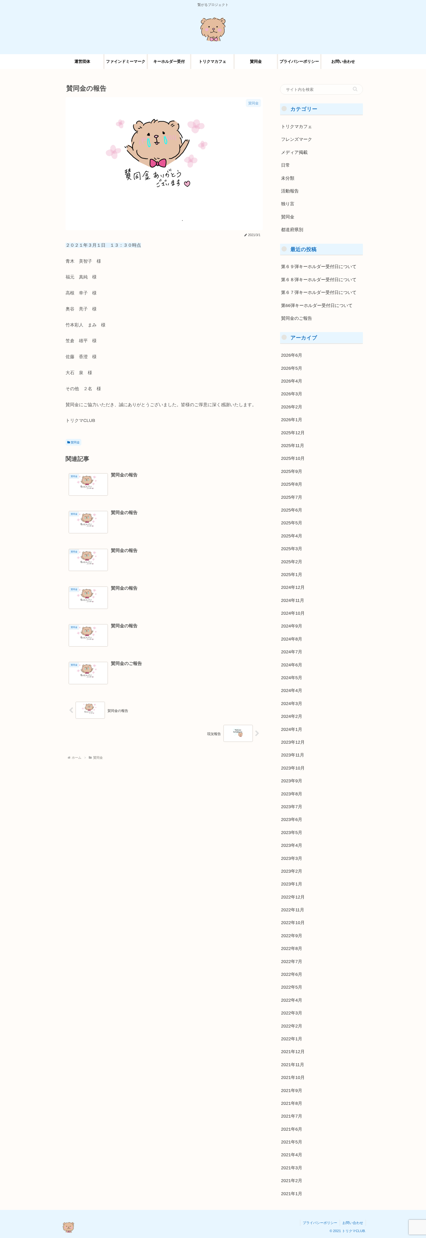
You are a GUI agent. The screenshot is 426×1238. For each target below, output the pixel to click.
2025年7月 (291, 497)
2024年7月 (291, 651)
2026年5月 (291, 368)
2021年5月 (291, 1142)
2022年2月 (291, 1025)
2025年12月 (293, 432)
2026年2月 (291, 406)
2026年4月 (291, 381)
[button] (355, 89)
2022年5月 (291, 987)
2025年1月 (291, 574)
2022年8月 (291, 948)
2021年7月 (291, 1116)
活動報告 (290, 190)
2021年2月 (291, 1180)
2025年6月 (291, 509)
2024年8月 (291, 638)
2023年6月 (291, 819)
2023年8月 (291, 793)
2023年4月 (291, 845)
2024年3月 (291, 703)
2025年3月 (291, 548)
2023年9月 (291, 780)
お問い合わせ (352, 1223)
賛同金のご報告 (296, 318)
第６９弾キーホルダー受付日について (318, 266)
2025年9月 (291, 471)
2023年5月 (291, 832)
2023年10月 (293, 767)
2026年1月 (291, 419)
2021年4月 (291, 1154)
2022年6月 (291, 974)
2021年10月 (293, 1077)
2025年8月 (291, 484)
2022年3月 (291, 1013)
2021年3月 (291, 1167)
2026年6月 (291, 355)
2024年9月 (291, 626)
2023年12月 (293, 742)
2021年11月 (292, 1064)
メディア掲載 (294, 152)
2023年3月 (291, 858)
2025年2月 (291, 561)
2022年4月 (291, 999)
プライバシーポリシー (320, 1223)
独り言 (287, 203)
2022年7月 (291, 961)
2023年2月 (291, 870)
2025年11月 (292, 445)
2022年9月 (291, 935)
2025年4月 (291, 535)
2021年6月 (291, 1128)
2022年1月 (291, 1038)
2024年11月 (292, 600)
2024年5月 (291, 677)
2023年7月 (291, 806)
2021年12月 (293, 1051)
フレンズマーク (296, 139)
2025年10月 (293, 458)
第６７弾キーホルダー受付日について (318, 292)
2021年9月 (291, 1090)
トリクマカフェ (296, 126)
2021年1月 (291, 1193)
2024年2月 (291, 716)
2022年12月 (293, 896)
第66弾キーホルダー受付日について (317, 305)
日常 (285, 165)
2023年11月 (292, 755)
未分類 (287, 178)
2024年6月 (291, 664)
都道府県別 (292, 229)
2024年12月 (293, 587)
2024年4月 (291, 690)
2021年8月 (291, 1103)
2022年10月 (293, 922)
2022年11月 (292, 909)
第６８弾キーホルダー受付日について (318, 279)
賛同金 (75, 442)
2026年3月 (291, 393)
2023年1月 (291, 884)
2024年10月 (293, 613)
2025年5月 (291, 522)
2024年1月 (291, 729)
